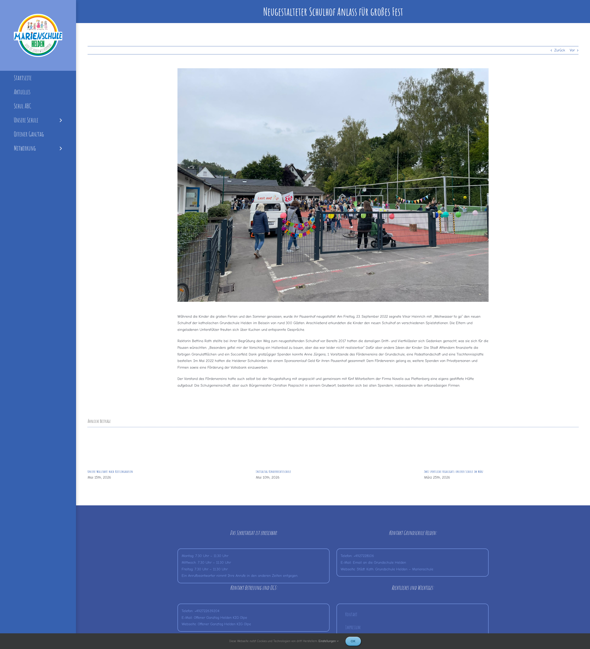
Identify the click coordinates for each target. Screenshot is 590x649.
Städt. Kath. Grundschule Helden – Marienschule (395, 569)
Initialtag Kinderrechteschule (105, 471)
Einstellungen (328, 641)
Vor (572, 50)
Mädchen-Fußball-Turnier (439, 471)
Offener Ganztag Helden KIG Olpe (220, 618)
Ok (353, 641)
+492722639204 (207, 611)
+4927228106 (364, 556)
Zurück (559, 50)
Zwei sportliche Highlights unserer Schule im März (285, 471)
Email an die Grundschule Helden (379, 562)
